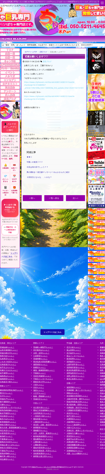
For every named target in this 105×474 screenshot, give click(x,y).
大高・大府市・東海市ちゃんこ (45, 433)
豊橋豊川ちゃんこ (40, 430)
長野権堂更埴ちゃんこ (76, 367)
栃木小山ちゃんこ (7, 419)
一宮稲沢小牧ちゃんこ (42, 416)
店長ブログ (43, 52)
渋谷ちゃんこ (38, 387)
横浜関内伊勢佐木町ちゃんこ (11, 390)
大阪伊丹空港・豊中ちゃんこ (78, 399)
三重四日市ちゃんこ (41, 422)
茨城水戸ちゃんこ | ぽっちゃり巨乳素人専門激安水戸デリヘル (51, 467)
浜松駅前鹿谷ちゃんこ (42, 453)
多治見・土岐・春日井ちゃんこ (45, 424)
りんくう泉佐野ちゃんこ (76, 424)
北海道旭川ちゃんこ (8, 364)
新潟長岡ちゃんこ (74, 358)
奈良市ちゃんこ (73, 413)
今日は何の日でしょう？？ (37, 167)
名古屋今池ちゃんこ (41, 407)
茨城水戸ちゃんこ (7, 399)
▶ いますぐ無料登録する (10, 208)
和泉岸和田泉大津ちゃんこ (77, 401)
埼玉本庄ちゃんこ (7, 430)
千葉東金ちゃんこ (7, 439)
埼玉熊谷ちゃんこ (7, 416)
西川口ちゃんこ (6, 393)
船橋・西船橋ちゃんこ (42, 396)
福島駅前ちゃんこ (7, 379)
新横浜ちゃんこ (39, 367)
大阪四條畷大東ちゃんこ (76, 445)
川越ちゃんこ (5, 404)
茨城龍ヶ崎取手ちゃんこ (43, 347)
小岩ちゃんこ (38, 384)
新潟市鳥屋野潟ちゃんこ (76, 370)
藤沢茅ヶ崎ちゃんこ (8, 456)
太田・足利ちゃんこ (41, 353)
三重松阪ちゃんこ (40, 442)
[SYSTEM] (10, 65)
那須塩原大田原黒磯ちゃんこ (45, 361)
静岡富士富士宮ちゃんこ (43, 456)
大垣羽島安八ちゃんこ (42, 413)
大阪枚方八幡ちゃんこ (76, 433)
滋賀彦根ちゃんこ (74, 387)
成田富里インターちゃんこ (11, 407)
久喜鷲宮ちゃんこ (40, 356)
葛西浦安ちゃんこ (40, 364)
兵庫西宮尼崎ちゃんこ (76, 447)
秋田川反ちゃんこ (7, 356)
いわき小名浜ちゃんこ (9, 361)
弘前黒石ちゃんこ (7, 358)
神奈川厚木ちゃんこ (8, 424)
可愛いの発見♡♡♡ (35, 162)
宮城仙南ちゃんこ (7, 347)
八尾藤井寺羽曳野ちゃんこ (77, 410)
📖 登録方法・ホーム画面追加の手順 (10, 230)
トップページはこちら (52, 332)
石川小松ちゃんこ (74, 347)
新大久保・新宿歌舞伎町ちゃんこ (13, 427)
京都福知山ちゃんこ (75, 450)
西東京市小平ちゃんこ (42, 382)
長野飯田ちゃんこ (74, 361)
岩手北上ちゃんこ (7, 367)
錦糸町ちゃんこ (6, 436)
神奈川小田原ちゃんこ (9, 447)
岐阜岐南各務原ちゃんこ (43, 436)
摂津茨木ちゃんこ (74, 436)
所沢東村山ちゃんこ (41, 350)
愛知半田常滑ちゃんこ (42, 447)
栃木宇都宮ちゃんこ (8, 413)
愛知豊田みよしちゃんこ (43, 439)
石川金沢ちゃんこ (74, 353)
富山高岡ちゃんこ (74, 350)
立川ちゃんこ (5, 396)
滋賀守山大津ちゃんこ (76, 439)
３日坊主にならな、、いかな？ (39, 177)
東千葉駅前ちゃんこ (8, 401)
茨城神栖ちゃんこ (40, 358)
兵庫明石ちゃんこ (74, 419)
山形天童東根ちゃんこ (9, 350)
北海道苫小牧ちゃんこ (9, 382)
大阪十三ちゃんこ (74, 427)
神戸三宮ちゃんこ (74, 416)
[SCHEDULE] (10, 53)
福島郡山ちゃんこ (7, 376)
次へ (75, 198)
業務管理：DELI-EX (52, 469)
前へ (32, 198)
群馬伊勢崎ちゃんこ (8, 453)
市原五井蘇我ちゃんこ (42, 376)
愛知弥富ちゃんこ (40, 419)
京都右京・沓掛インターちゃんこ (80, 430)
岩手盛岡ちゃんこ (7, 373)
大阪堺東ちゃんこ (74, 422)
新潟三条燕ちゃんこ (75, 379)
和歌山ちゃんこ (73, 393)
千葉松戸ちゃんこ (7, 450)
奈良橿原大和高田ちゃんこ (77, 396)
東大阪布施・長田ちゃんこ (77, 404)
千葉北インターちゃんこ (43, 379)
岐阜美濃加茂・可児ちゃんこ (45, 450)
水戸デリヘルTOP (31, 52)
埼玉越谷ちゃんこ (7, 459)
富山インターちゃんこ (76, 356)
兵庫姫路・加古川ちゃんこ (77, 407)
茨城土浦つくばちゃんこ (10, 445)
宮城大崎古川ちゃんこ (9, 353)
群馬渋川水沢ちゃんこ (9, 442)
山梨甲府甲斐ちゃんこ (76, 364)
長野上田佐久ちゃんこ (76, 376)
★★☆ (29, 157)
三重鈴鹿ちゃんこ (40, 445)
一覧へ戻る (54, 198)
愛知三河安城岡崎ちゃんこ (44, 410)
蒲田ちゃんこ (38, 390)
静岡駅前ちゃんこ (40, 427)
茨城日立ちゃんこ (40, 399)
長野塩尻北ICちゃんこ (75, 373)
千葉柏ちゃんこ (39, 373)
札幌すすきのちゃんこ (9, 370)
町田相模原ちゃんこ (8, 422)
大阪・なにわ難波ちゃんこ (77, 453)
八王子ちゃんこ (39, 393)
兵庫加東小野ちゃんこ (76, 442)
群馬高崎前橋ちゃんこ (9, 410)
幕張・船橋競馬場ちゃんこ (44, 370)
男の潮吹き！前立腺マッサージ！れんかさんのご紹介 (48, 172)
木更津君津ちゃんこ (8, 433)
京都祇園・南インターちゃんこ (79, 390)
